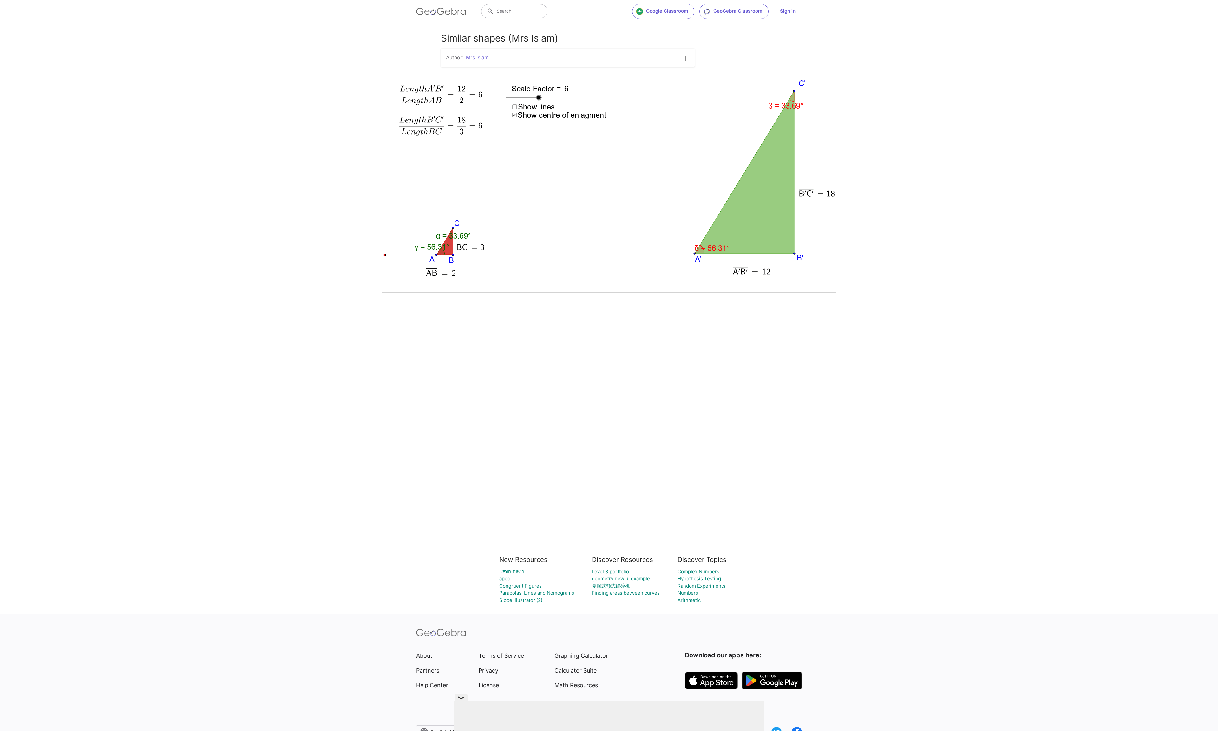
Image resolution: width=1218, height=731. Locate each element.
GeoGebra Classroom (737, 11)
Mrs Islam (477, 57)
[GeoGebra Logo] (441, 11)
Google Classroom (667, 11)
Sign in (788, 11)
